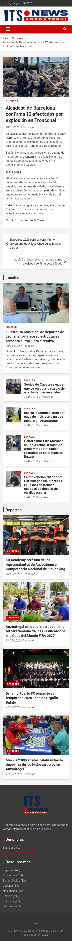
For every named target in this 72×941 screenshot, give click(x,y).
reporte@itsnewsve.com (18, 851)
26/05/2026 (13, 574)
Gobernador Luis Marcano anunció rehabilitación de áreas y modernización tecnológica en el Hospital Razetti (44, 448)
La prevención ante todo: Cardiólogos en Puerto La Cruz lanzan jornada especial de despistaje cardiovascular (43, 485)
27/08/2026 (31, 461)
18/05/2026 (13, 640)
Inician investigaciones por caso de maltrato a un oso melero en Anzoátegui (44, 416)
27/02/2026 (13, 707)
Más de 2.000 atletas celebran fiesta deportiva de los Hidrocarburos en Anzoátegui (34, 764)
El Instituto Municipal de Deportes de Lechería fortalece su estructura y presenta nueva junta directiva (35, 336)
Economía (9, 875)
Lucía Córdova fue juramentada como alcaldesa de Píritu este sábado (38, 261)
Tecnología (10, 906)
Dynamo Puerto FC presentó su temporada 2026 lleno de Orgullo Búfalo (32, 697)
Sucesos (12, 101)
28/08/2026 (13, 345)
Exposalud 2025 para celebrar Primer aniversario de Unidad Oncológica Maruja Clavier (35, 243)
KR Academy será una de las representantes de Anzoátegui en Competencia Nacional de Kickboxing (35, 564)
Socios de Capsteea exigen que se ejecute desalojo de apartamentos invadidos (44, 388)
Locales (12, 277)
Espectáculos (11, 880)
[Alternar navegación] (8, 29)
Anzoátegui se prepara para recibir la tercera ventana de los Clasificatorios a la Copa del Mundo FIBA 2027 (35, 631)
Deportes (14, 510)
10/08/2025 (13, 127)
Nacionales (10, 891)
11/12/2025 (13, 774)
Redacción (29, 127)
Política (7, 896)
